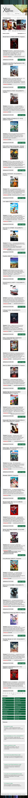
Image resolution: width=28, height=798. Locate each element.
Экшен (4, 698)
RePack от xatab (8, 10)
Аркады (4, 705)
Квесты (16, 705)
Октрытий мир (18, 707)
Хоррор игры (17, 700)
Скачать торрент (21, 59)
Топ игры (17, 711)
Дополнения (17, 709)
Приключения (6, 709)
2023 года (17, 718)
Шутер (4, 700)
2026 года (5, 716)
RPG (3, 702)
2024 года (5, 718)
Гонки (4, 707)
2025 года (17, 716)
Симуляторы (5, 713)
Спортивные (17, 698)
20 (13, 694)
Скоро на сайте (18, 713)
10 (22, 693)
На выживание (18, 702)
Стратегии (5, 711)
